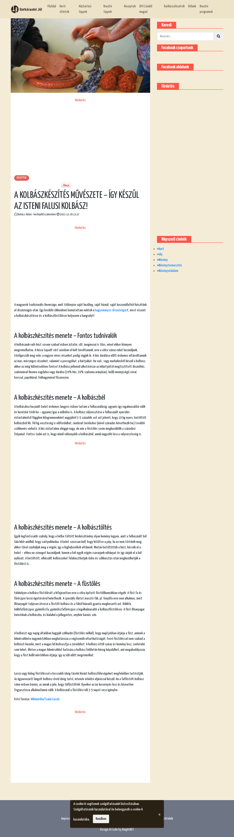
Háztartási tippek (85, 9)
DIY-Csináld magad (145, 9)
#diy (159, 254)
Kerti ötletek (64, 9)
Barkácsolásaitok (174, 6)
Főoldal (52, 6)
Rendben (101, 819)
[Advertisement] (80, 135)
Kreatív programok (206, 9)
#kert (160, 249)
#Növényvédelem (167, 271)
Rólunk (192, 6)
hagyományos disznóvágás (111, 310)
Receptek (130, 6)
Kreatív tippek (108, 9)
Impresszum (68, 818)
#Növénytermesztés (169, 265)
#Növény (162, 260)
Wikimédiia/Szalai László (45, 699)
